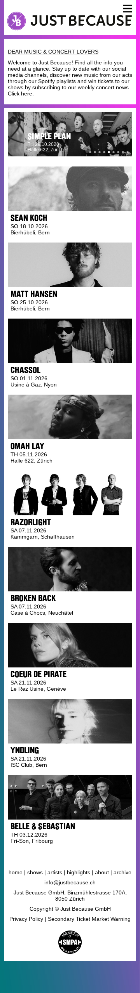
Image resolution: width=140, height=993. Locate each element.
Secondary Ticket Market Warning (89, 919)
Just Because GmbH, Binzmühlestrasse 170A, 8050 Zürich (70, 895)
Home (16, 872)
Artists (54, 872)
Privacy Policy (26, 919)
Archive (122, 872)
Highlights (78, 872)
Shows (35, 872)
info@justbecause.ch (70, 882)
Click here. (21, 93)
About (102, 872)
